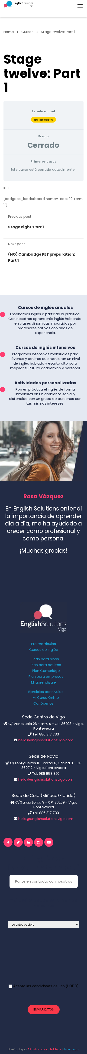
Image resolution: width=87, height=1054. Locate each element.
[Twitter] (18, 842)
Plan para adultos (46, 665)
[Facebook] (8, 842)
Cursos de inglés (43, 649)
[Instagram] (39, 842)
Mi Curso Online (46, 697)
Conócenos (43, 703)
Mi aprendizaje (43, 682)
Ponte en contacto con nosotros (43, 881)
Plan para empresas (46, 676)
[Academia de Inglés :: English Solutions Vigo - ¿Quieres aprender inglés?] (18, 4)
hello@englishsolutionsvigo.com (45, 740)
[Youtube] (49, 842)
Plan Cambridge (46, 670)
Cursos (27, 31)
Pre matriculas (43, 643)
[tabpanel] (43, 196)
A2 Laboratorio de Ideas (44, 1049)
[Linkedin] (28, 842)
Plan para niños (46, 659)
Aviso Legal (71, 1049)
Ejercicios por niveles (45, 691)
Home (8, 31)
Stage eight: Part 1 (26, 227)
